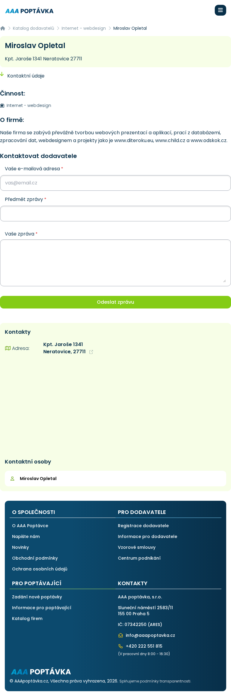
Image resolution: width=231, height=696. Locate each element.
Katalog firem (27, 618)
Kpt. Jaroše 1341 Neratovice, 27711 (65, 348)
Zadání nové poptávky (37, 597)
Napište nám (26, 536)
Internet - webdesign (84, 28)
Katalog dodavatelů (33, 28)
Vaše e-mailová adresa (34, 168)
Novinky (20, 547)
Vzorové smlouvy (137, 547)
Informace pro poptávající (41, 608)
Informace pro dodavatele (147, 536)
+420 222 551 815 (143, 646)
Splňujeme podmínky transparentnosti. (155, 681)
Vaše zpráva (21, 234)
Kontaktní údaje (25, 75)
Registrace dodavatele (143, 526)
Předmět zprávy (25, 199)
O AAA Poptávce (30, 526)
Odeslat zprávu (115, 302)
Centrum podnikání (139, 558)
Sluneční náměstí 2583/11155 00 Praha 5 (145, 611)
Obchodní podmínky (35, 558)
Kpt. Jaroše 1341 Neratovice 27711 (43, 58)
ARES (155, 625)
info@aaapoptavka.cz (150, 635)
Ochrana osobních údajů (39, 569)
